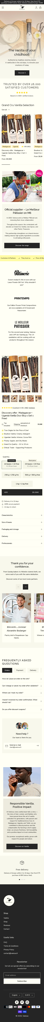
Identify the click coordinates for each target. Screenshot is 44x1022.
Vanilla (6, 918)
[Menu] (3, 7)
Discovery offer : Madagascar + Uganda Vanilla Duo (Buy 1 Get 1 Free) (14, 153)
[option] (6, 399)
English (14, 995)
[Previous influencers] (18, 587)
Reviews (7, 925)
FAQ (5, 942)
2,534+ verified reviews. (25, 96)
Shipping (17, 424)
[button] (22, 515)
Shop (5, 922)
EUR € (27, 995)
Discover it (22, 73)
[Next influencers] (25, 587)
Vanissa (25, 1016)
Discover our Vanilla (22, 846)
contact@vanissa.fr (11, 953)
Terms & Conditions (11, 946)
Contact (7, 929)
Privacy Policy (9, 949)
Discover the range (22, 245)
